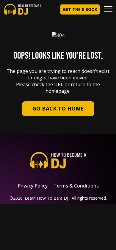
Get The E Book (80, 9)
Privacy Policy (33, 185)
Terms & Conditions (76, 185)
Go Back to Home (58, 108)
